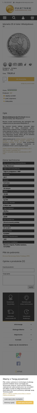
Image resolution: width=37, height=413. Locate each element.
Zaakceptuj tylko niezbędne (13, 399)
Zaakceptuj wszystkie (25, 402)
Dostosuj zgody (9, 402)
